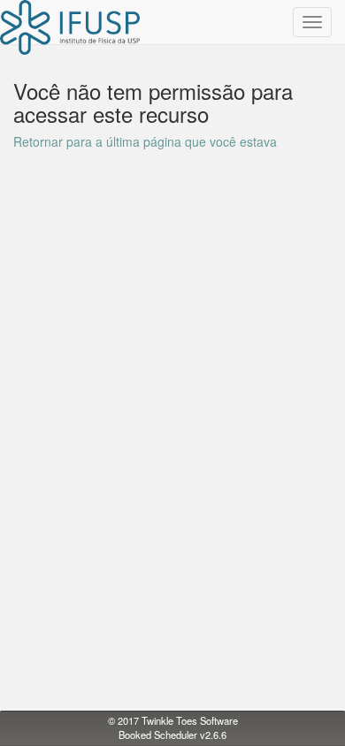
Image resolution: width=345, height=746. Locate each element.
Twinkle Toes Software (190, 720)
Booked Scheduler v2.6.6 (172, 734)
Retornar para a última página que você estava (145, 141)
